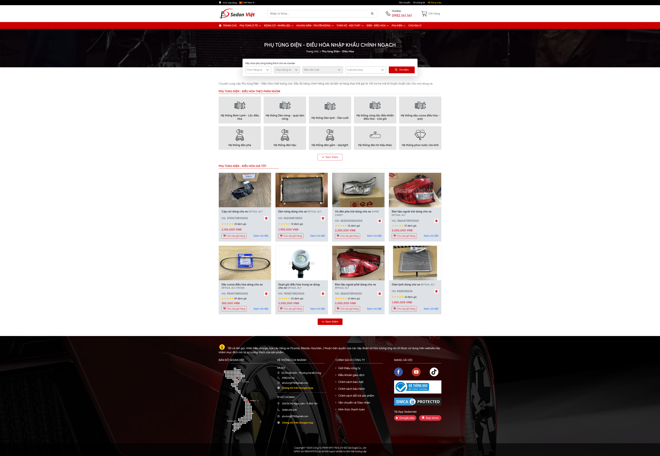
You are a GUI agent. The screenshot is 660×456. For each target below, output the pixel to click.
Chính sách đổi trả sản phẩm (356, 395)
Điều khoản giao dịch (351, 375)
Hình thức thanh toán (351, 409)
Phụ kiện (397, 25)
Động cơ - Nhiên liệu (277, 25)
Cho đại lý (415, 25)
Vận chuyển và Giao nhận (354, 402)
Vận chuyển (404, 2)
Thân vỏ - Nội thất (348, 25)
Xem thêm (331, 157)
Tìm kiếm (404, 69)
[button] (260, 25)
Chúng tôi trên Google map (297, 387)
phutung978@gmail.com (295, 382)
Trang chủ (229, 25)
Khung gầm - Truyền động (313, 25)
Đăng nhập (435, 2)
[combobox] (258, 69)
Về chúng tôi (419, 2)
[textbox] (256, 70)
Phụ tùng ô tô (249, 25)
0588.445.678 (289, 409)
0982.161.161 (402, 15)
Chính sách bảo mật (351, 382)
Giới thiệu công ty (349, 368)
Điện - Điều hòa (376, 25)
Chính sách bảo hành (351, 389)
